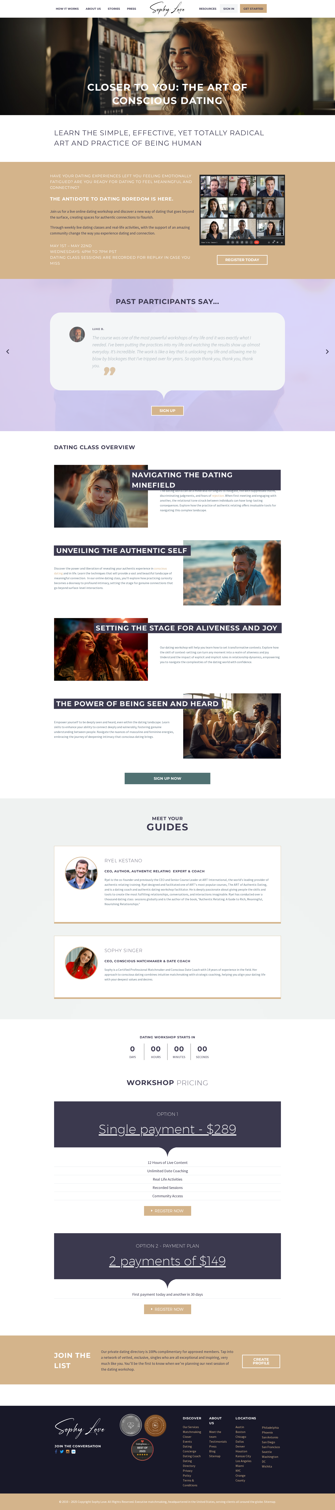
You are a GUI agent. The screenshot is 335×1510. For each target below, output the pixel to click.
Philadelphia (270, 1427)
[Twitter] (62, 1452)
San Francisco (271, 1447)
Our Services (191, 1427)
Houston (241, 1451)
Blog (212, 1451)
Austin (240, 1427)
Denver (240, 1446)
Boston (240, 1432)
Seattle (267, 1452)
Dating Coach (192, 1456)
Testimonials (218, 1441)
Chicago (241, 1437)
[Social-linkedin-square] (73, 1452)
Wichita (267, 1466)
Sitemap (214, 1456)
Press (131, 8)
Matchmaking (192, 1432)
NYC (238, 1471)
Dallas (240, 1441)
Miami (240, 1466)
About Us (93, 8)
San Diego (268, 1442)
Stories (114, 8)
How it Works (67, 8)
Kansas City (243, 1456)
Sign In (228, 8)
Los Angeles (243, 1461)
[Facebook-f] (56, 1452)
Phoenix (267, 1432)
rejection (218, 496)
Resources (207, 8)
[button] (8, 351)
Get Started (253, 8)
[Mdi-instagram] (68, 1452)
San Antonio (270, 1437)
